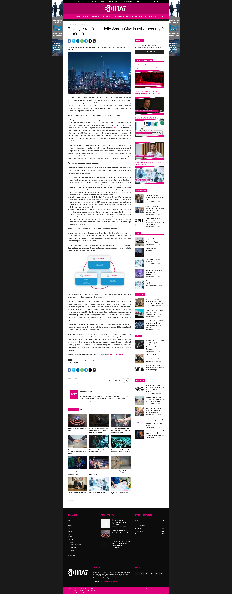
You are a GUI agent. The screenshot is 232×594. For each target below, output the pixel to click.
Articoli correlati (73, 410)
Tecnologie (118, 16)
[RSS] (157, 1)
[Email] (90, 41)
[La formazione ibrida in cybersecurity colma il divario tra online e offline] (99, 462)
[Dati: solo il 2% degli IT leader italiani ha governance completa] (121, 462)
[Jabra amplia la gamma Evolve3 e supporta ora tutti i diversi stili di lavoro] (139, 302)
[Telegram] (86, 41)
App (145, 16)
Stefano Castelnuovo (117, 535)
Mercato (128, 16)
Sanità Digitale (109, 1)
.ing (69, 553)
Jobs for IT (73, 542)
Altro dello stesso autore (87, 410)
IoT (115, 127)
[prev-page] (69, 499)
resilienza (76, 362)
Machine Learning (111, 360)
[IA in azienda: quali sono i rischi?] (139, 284)
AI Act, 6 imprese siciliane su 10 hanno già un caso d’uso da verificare (154, 240)
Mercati (70, 528)
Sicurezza (95, 16)
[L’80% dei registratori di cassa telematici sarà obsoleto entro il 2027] (139, 411)
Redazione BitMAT (73, 37)
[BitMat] (116, 8)
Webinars (152, 16)
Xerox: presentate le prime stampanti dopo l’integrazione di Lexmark (154, 312)
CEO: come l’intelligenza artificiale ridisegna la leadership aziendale (153, 357)
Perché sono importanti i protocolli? (146, 117)
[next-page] (72, 499)
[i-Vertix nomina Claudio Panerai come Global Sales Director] (139, 198)
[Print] (94, 41)
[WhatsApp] (82, 41)
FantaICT (72, 550)
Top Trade (80, 1)
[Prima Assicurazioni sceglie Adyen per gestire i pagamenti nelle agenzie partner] (139, 422)
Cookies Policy (145, 588)
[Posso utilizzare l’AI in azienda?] (139, 252)
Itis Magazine (94, 1)
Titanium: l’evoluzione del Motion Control (147, 140)
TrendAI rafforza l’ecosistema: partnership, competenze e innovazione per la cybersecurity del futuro (149, 67)
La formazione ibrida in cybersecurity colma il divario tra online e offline (98, 472)
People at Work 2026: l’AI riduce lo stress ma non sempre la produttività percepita (98, 493)
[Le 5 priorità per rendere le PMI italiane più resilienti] (121, 484)
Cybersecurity (76, 360)
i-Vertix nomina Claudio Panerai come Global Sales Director (154, 197)
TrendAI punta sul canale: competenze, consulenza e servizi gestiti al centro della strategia (147, 93)
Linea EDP (87, 1)
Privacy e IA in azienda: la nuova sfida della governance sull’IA (153, 272)
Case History (106, 16)
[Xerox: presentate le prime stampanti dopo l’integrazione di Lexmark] (139, 313)
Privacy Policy (154, 588)
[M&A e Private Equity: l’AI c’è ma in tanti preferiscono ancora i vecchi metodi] (77, 441)
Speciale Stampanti (128, 1)
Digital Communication (76, 545)
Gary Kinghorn (84, 360)
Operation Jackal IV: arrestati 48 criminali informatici (119, 522)
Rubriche (70, 539)
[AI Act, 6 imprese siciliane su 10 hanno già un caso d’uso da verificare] (139, 241)
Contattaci (137, 1)
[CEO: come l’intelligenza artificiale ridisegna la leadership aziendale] (77, 484)
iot (104, 360)
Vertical (138, 16)
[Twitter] (160, 1)
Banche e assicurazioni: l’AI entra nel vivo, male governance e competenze (154, 433)
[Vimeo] (163, 1)
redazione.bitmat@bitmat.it (108, 582)
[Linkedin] (154, 1)
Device (70, 536)
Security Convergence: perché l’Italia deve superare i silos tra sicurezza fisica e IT (76, 472)
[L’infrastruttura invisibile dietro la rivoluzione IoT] (77, 420)
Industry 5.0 (101, 1)
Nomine (70, 531)
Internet (86, 16)
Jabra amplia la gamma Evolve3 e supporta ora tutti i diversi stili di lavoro (154, 301)
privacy (70, 362)
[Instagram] (151, 1)
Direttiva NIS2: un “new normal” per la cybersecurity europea (120, 382)
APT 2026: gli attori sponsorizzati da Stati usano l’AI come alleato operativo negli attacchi (98, 430)
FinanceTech (71, 555)
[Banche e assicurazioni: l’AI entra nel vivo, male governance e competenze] (139, 434)
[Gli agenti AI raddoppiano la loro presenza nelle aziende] (99, 441)
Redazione (161, 588)
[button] (162, 16)
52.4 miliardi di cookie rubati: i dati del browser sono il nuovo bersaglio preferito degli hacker (120, 430)
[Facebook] (148, 1)
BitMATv (75, 1)
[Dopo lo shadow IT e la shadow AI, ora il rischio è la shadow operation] (121, 441)
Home (69, 24)
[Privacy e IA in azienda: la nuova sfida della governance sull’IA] (139, 273)
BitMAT (69, 1)
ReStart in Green (118, 1)
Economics (73, 547)
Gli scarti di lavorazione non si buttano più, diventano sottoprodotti (80, 382)
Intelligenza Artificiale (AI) (96, 360)
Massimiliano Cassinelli (151, 253)
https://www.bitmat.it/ (85, 394)
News (78, 16)
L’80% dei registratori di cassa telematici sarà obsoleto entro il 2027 (153, 410)
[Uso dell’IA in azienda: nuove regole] (139, 262)
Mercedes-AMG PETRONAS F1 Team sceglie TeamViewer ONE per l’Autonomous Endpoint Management (154, 345)
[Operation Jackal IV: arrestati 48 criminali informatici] (105, 523)
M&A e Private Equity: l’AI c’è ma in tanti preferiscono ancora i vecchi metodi (77, 451)
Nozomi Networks (116, 354)
